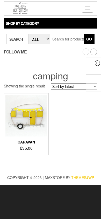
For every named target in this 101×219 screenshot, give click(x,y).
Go (89, 39)
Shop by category (22, 23)
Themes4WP (82, 177)
